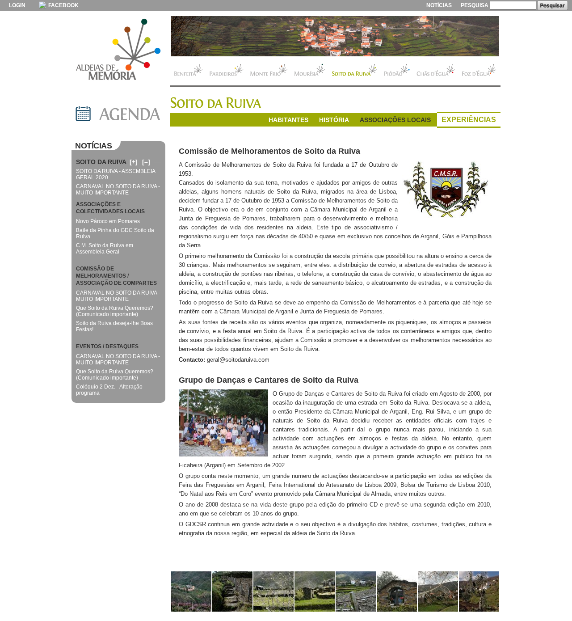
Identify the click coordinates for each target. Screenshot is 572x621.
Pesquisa (474, 5)
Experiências (469, 119)
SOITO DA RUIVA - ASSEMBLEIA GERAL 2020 (115, 174)
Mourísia (309, 71)
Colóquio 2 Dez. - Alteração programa (109, 390)
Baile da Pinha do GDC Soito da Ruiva (115, 233)
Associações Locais (395, 119)
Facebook (63, 5)
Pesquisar (553, 5)
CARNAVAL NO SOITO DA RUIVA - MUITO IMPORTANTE (118, 189)
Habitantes (288, 119)
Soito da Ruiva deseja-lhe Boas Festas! (114, 326)
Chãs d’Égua (435, 71)
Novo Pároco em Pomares (108, 221)
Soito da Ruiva (354, 71)
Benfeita (188, 71)
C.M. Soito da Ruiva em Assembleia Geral (104, 248)
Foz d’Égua (479, 71)
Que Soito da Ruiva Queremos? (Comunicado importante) (114, 311)
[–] (146, 161)
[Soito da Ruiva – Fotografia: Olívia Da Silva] (191, 591)
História (334, 119)
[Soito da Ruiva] (335, 36)
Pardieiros (226, 71)
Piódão (397, 71)
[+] (134, 161)
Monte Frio (269, 71)
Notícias (439, 5)
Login (17, 5)
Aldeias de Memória (118, 50)
